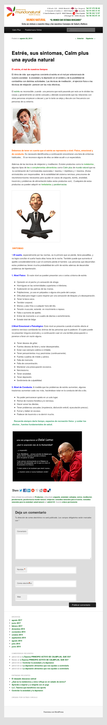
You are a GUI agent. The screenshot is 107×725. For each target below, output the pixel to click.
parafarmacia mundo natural (34, 499)
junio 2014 (16, 646)
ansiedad (64, 497)
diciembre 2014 (18, 629)
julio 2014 (16, 643)
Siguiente (90, 38)
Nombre (21, 569)
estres (79, 497)
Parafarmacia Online (33, 30)
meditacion (87, 497)
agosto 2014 (17, 640)
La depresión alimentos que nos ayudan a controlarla (46, 665)
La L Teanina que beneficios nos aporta (29, 687)
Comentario (21, 531)
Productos (39, 497)
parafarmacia (17, 499)
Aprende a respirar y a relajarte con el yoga (30, 684)
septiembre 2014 (19, 637)
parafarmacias (60, 184)
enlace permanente (69, 502)
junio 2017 (16, 623)
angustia (56, 497)
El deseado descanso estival (24, 678)
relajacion (50, 499)
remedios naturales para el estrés (68, 499)
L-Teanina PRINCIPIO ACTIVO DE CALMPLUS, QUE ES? (47, 656)
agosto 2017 (17, 620)
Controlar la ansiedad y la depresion (38, 662)
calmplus (72, 497)
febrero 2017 (17, 626)
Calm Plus (16, 30)
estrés (17, 91)
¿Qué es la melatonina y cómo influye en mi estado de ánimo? (39, 681)
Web (19, 596)
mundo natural (82, 167)
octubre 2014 (17, 634)
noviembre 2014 (18, 631)
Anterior (79, 38)
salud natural (39, 502)
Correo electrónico (24, 583)
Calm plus (68, 167)
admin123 (51, 502)
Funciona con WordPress (54, 712)
